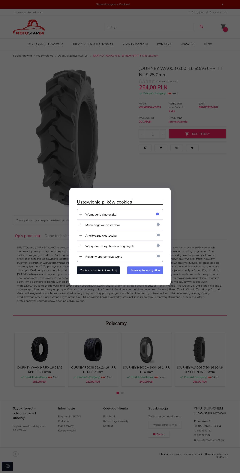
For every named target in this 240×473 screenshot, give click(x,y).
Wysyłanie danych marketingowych (109, 246)
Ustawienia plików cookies (104, 201)
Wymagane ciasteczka (100, 214)
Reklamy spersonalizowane (103, 256)
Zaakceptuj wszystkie (145, 270)
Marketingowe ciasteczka (102, 225)
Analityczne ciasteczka (101, 235)
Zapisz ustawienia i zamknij (98, 270)
